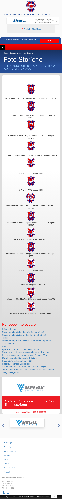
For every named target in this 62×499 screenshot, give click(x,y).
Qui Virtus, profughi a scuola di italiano (19, 357)
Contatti (7, 472)
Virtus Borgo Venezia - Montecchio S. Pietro (20, 40)
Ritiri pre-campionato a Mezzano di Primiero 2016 (24, 355)
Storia (19, 53)
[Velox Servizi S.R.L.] (31, 422)
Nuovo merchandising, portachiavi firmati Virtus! (24, 334)
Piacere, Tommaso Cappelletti (16, 363)
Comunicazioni (9, 468)
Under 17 (6, 346)
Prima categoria (9, 329)
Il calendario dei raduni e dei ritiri (17, 360)
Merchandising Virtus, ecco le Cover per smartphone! (26, 340)
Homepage (8, 442)
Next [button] (59, 425)
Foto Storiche (28, 53)
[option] (33, 21)
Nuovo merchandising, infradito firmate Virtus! (23, 332)
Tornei (5, 337)
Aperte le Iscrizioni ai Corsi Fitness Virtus (20, 349)
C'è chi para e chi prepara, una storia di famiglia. (24, 366)
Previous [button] (2, 425)
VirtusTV (7, 459)
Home (6, 53)
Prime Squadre (9, 447)
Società (13, 53)
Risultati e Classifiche (32, 29)
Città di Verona (9, 343)
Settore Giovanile (10, 451)
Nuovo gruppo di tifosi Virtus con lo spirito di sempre (26, 352)
